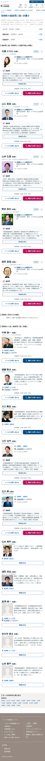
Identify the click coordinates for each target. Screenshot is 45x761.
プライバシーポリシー (33, 729)
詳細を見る (22, 563)
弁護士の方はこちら (37, 1)
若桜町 (18, 57)
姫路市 (12, 424)
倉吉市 (12, 558)
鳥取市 (12, 350)
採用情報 (7, 751)
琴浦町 (15, 703)
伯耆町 (3, 705)
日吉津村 (25, 703)
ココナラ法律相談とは (12, 723)
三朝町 (3, 703)
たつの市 (13, 387)
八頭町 (38, 700)
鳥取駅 (6, 353)
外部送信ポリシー (32, 732)
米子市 (8, 700)
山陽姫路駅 (20, 449)
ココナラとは (8, 732)
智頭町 (33, 700)
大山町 (31, 703)
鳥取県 (6, 350)
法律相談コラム (9, 729)
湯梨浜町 (9, 703)
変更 (40, 29)
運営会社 (7, 749)
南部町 (36, 703)
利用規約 (29, 726)
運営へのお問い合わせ (12, 737)
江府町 (18, 705)
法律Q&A (7, 726)
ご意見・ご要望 (31, 723)
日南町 (8, 705)
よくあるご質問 (9, 734)
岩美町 (23, 700)
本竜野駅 (7, 390)
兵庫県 (6, 387)
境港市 (18, 700)
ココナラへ (5, 2)
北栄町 (20, 703)
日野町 (13, 705)
